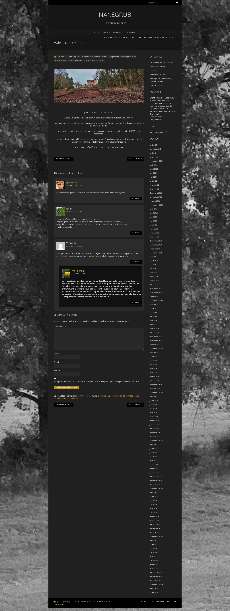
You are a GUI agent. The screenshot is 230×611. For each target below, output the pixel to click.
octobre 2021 (155, 249)
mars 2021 (154, 277)
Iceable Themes (58, 604)
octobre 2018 (155, 388)
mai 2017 (153, 456)
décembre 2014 (156, 572)
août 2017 (153, 444)
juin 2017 (153, 452)
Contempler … (130, 32)
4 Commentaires (62, 60)
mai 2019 (153, 364)
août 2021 (153, 257)
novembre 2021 (156, 245)
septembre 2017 (156, 440)
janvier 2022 (154, 237)
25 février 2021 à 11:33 (79, 274)
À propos (106, 32)
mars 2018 (154, 416)
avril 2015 (153, 556)
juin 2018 (153, 404)
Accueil (97, 32)
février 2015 (154, 564)
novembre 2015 (156, 528)
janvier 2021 (154, 285)
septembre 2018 (156, 392)
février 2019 (154, 376)
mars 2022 (154, 229)
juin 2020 (153, 312)
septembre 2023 (156, 161)
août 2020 (153, 305)
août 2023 (153, 165)
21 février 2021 (61, 57)
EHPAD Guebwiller (77, 60)
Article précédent (64, 159)
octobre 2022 (155, 201)
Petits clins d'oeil (156, 85)
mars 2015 (154, 560)
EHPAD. (110, 112)
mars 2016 (154, 512)
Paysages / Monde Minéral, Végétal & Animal (150, 37)
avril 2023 (153, 181)
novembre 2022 (156, 197)
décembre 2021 (156, 241)
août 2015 (153, 540)
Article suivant (135, 159)
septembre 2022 (156, 205)
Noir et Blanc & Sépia (158, 74)
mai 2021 (153, 269)
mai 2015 (153, 552)
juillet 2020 (154, 308)
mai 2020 (153, 316)
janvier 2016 (154, 520)
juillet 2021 (154, 261)
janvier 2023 (154, 189)
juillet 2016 (154, 496)
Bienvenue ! (117, 32)
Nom (57, 353)
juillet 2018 (154, 400)
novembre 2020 (156, 293)
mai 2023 (153, 177)
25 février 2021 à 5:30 (74, 246)
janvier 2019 (154, 380)
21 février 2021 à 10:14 (74, 185)
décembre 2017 (156, 428)
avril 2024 (153, 153)
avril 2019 (153, 368)
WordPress (92, 601)
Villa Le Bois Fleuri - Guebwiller (94, 60)
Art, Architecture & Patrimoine (119, 37)
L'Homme (133, 37)
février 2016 (154, 516)
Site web (57, 370)
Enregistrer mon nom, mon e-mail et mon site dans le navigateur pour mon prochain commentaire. (96, 381)
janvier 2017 (154, 472)
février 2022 (154, 233)
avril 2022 (153, 225)
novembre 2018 (156, 384)
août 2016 (153, 492)
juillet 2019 (154, 356)
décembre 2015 (156, 524)
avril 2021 (153, 273)
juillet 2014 (154, 592)
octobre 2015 (155, 532)
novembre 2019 (156, 340)
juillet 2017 (154, 448)
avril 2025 (153, 145)
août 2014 (153, 588)
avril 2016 (153, 508)
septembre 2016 (156, 488)
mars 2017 (154, 464)
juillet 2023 (154, 169)
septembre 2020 (156, 301)
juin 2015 (153, 548)
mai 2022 (153, 221)
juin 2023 (153, 173)
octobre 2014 (155, 580)
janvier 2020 (154, 332)
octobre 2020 (155, 297)
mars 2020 (154, 324)
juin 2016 (153, 500)
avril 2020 (153, 320)
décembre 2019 (156, 336)
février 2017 (154, 468)
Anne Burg (72, 57)
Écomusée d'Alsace (157, 66)
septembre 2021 (156, 253)
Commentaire (60, 326)
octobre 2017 (155, 436)
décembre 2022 (156, 193)
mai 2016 (153, 504)
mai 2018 (153, 408)
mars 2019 (154, 372)
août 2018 (153, 396)
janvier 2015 (154, 568)
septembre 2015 (156, 536)
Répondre (136, 198)
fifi (67, 209)
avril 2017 (153, 460)
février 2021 (154, 281)
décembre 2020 (156, 289)
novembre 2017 (156, 432)
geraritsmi (71, 182)
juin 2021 (153, 265)
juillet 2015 (154, 544)
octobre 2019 (155, 344)
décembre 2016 (156, 476)
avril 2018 (153, 412)
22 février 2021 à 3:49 (74, 212)
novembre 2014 (156, 576)
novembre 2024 (156, 149)
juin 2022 (153, 217)
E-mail (57, 362)
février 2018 (154, 420)
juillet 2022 (154, 213)
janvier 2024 (154, 157)
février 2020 (154, 328)
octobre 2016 (155, 484)
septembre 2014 (156, 584)
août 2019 (153, 352)
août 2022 (153, 209)
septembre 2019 (156, 348)
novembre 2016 (156, 480)
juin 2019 (153, 360)
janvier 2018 (154, 424)
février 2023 (154, 185)
